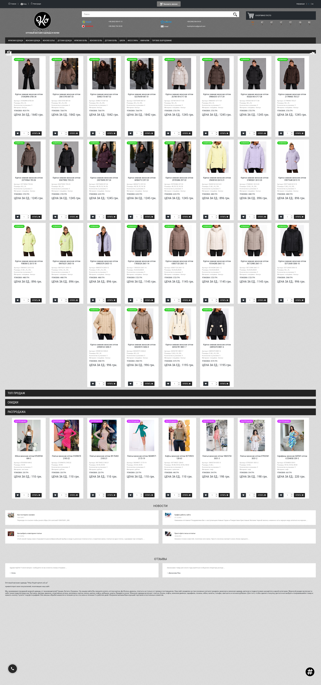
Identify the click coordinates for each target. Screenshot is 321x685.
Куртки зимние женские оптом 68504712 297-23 (141, 178)
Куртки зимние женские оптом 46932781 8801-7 (179, 345)
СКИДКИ (13, 402)
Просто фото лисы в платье (184, 533)
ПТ (290, 22)
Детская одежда (65, 41)
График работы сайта (182, 515)
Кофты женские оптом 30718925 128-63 (179, 457)
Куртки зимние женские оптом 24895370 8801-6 (217, 345)
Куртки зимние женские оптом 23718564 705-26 (29, 178)
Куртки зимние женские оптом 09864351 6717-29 (217, 95)
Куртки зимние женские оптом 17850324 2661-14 (141, 262)
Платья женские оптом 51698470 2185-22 (66, 457)
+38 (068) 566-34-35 (194, 21)
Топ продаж (16, 393)
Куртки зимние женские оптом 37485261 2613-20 (254, 178)
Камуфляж (144, 41)
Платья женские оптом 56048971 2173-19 (141, 457)
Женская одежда (33, 41)
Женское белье (49, 41)
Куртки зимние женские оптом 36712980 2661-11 (254, 262)
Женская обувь (96, 41)
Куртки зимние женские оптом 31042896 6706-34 (29, 95)
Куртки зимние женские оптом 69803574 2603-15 (104, 262)
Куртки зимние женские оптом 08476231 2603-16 (66, 262)
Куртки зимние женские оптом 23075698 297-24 (104, 178)
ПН (252, 22)
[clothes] (8, 53)
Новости (160, 506)
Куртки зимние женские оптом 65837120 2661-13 (179, 262)
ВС (309, 22)
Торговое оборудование (162, 41)
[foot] (312, 53)
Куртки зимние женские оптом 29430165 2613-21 (217, 178)
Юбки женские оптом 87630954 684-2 (29, 457)
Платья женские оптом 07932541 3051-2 (254, 457)
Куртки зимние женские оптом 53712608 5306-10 (292, 262)
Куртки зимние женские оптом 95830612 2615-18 (29, 262)
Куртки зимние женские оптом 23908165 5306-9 (104, 345)
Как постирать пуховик (26, 515)
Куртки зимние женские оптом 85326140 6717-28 (254, 95)
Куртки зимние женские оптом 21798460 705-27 (292, 95)
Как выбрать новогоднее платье (29, 533)
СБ (300, 22)
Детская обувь (111, 41)
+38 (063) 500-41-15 (115, 21)
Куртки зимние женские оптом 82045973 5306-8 (141, 345)
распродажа (17, 412)
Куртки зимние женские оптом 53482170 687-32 (104, 95)
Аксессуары (133, 41)
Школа (122, 41)
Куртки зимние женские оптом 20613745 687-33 (66, 95)
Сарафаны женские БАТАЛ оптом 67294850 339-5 (292, 457)
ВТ (262, 22)
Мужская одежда (15, 41)
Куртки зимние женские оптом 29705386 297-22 (179, 178)
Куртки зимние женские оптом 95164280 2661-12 (217, 262)
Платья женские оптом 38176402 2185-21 (104, 457)
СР (271, 22)
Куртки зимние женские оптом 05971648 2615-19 (292, 178)
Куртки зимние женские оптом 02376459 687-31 (141, 95)
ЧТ (281, 22)
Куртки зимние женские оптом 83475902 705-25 (66, 178)
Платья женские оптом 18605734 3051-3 (216, 457)
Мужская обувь (80, 41)
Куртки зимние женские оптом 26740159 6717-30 (179, 95)
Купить (35, 133)
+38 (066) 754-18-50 (115, 26)
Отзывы (160, 559)
